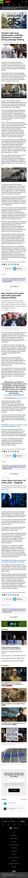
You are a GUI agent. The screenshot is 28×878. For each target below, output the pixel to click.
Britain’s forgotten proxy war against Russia (13, 703)
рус (11, 818)
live (7, 1)
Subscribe (14, 790)
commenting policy (15, 278)
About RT (14, 854)
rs (22, 818)
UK (11, 604)
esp (7, 818)
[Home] (1, 1)
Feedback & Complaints (14, 863)
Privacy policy (14, 851)
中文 (26, 818)
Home (3, 30)
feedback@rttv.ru (7, 281)
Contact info (14, 860)
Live (14, 832)
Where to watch (14, 838)
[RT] (4, 821)
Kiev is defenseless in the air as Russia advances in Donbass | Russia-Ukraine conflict (13, 8)
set (20, 238)
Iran (8, 604)
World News (8, 30)
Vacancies (14, 866)
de (14, 818)
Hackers (3, 604)
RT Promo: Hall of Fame (14, 857)
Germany (3, 461)
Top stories (4, 629)
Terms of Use (14, 847)
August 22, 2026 (20, 398)
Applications (14, 835)
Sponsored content (14, 844)
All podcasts (24, 799)
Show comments (14, 286)
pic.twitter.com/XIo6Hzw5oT (14, 395)
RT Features (4, 665)
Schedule (14, 841)
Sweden (3, 274)
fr (18, 818)
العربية (2, 818)
